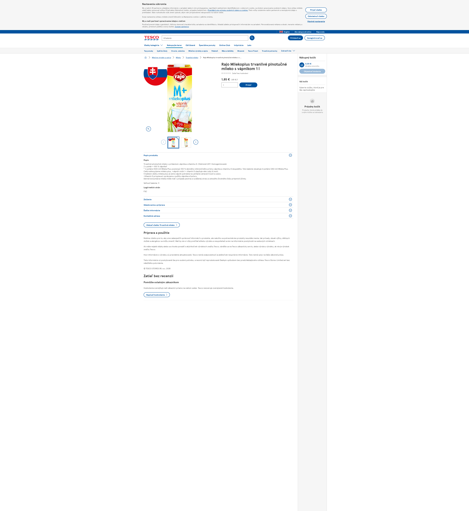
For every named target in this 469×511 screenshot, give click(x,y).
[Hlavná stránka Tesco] (151, 38)
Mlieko (178, 57)
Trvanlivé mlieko (192, 57)
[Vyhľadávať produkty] (252, 37)
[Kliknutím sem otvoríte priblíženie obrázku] (148, 128)
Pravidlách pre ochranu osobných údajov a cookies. (228, 10)
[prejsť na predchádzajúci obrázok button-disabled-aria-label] (163, 142)
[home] (146, 57)
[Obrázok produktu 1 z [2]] (180, 98)
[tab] (173, 142)
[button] (284, 31)
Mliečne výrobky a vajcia (161, 57)
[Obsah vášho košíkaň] (301, 64)
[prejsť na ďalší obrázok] (195, 142)
